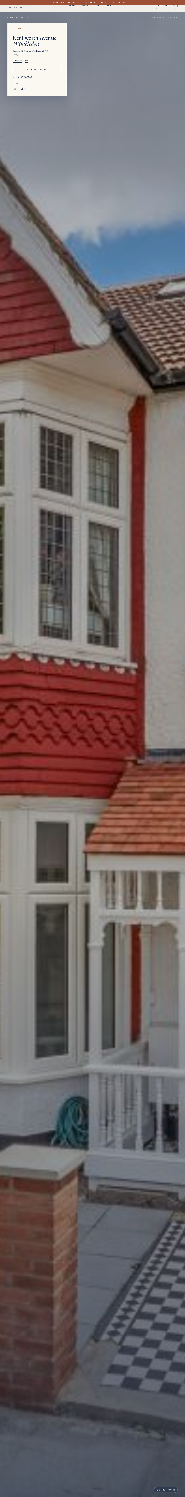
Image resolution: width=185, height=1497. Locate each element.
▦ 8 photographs (166, 1490)
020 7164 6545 (25, 77)
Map (27, 60)
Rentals (85, 6)
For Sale (72, 6)
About (109, 6)
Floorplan (17, 60)
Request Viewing (37, 69)
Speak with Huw (166, 6)
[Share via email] (15, 88)
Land (97, 6)
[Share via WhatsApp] (22, 88)
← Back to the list (18, 17)
